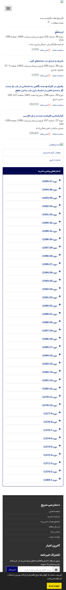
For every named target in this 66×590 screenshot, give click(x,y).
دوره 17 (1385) (49, 347)
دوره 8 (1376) (50, 422)
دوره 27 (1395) (49, 264)
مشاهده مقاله (57, 50)
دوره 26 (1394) (49, 272)
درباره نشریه (54, 516)
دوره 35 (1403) (49, 198)
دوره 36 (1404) (49, 189)
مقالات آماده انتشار (52, 152)
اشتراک (12, 569)
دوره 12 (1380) (49, 388)
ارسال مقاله (54, 526)
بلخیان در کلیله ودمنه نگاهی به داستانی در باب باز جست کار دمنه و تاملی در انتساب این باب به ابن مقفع (34, 88)
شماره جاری (55, 159)
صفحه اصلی (54, 511)
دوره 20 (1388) (49, 322)
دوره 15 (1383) (49, 363)
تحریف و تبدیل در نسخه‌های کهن (46, 60)
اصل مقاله (40, 50)
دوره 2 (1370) (50, 471)
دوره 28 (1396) (49, 256)
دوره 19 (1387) (49, 330)
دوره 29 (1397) (49, 247)
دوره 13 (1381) (49, 380)
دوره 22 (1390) (49, 305)
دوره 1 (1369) (50, 480)
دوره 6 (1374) (50, 438)
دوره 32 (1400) (49, 222)
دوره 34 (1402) (49, 206)
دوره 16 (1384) (49, 355)
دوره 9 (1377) (50, 413)
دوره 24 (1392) (49, 289)
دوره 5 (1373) (50, 446)
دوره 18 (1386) (49, 339)
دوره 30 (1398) (49, 239)
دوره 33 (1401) (49, 214)
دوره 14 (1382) (49, 372)
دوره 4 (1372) (50, 455)
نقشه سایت (54, 536)
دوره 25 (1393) (49, 280)
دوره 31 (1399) (49, 231)
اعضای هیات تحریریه (50, 521)
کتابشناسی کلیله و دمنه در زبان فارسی (43, 115)
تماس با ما (55, 531)
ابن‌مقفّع (59, 31)
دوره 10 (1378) (49, 405)
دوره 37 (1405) (49, 181)
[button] (45, 578)
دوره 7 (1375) (50, 430)
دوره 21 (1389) (49, 314)
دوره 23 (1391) (49, 297)
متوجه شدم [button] (54, 586)
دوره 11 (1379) (49, 397)
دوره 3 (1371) (50, 463)
